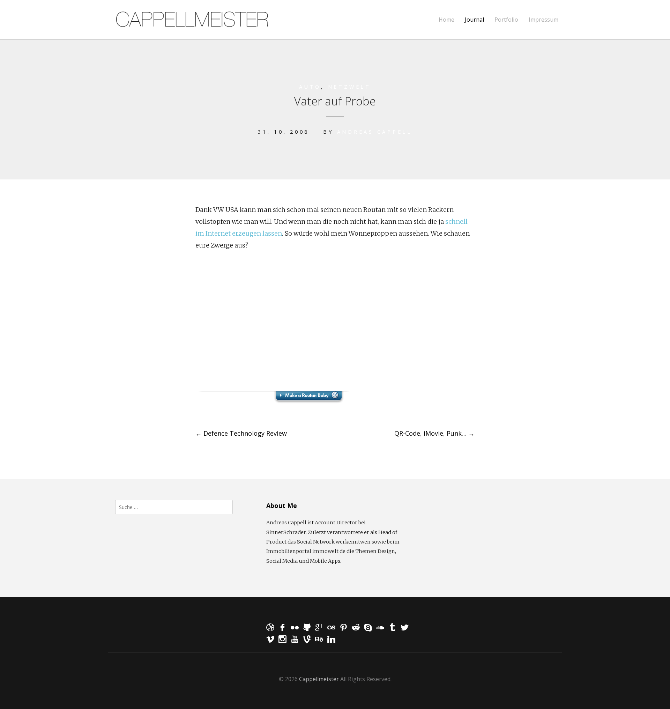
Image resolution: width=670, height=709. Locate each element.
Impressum (543, 19)
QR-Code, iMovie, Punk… (434, 433)
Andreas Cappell (374, 131)
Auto (310, 86)
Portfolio (506, 19)
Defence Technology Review (241, 433)
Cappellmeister (319, 679)
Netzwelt (349, 86)
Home (446, 19)
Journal (474, 19)
